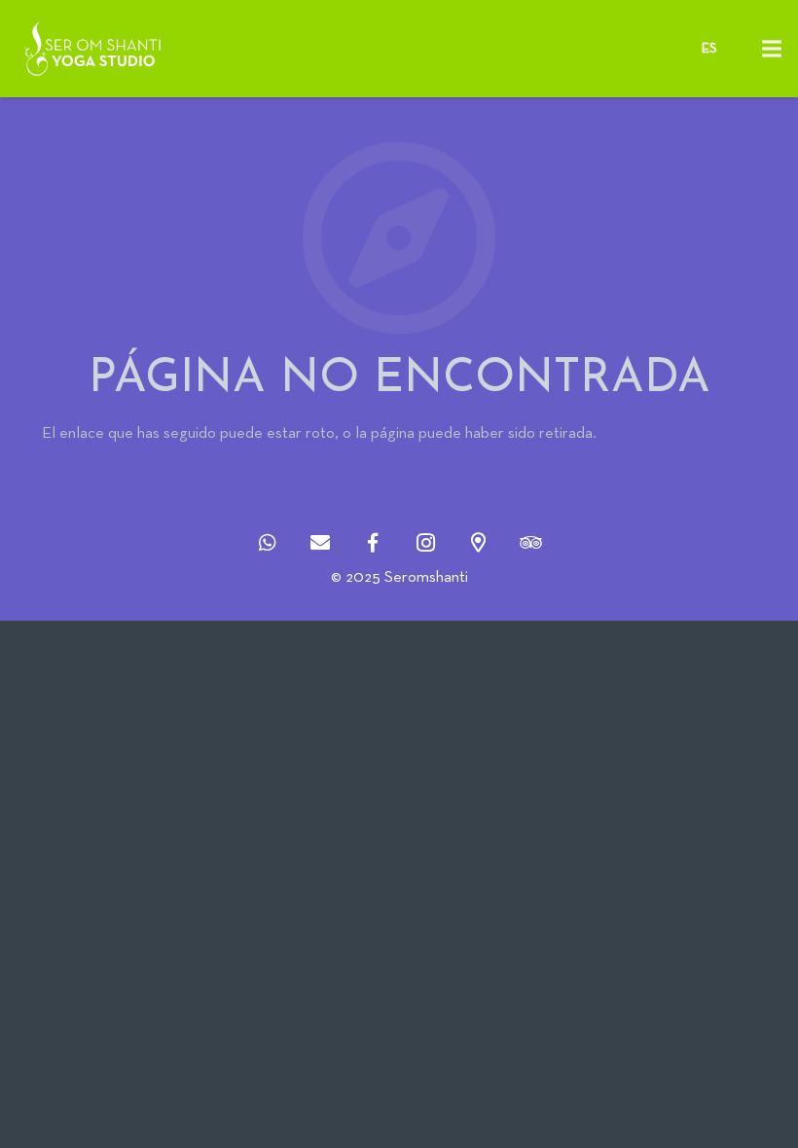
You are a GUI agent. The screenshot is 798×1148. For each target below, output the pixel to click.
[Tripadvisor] (530, 543)
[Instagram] (425, 543)
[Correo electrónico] (320, 543)
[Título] (267, 543)
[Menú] (771, 48)
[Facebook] (372, 543)
